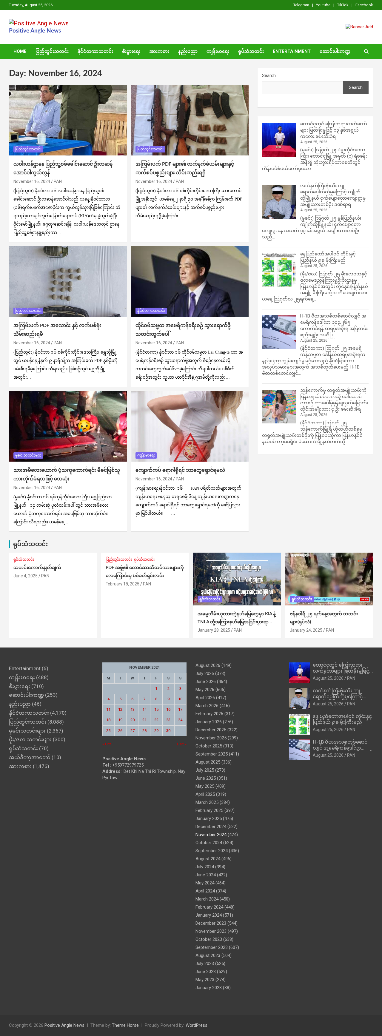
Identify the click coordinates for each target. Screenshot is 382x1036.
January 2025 (208, 818)
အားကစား (159, 51)
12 (120, 709)
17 (180, 709)
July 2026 (204, 673)
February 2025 (209, 810)
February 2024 (209, 907)
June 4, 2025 (25, 576)
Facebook (364, 5)
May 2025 (204, 786)
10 (180, 699)
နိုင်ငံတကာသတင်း (95, 51)
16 (168, 709)
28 (144, 730)
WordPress (196, 1025)
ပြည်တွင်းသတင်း (52, 51)
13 (132, 709)
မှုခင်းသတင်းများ (28, 455)
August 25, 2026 (328, 678)
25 (108, 730)
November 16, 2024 (31, 181)
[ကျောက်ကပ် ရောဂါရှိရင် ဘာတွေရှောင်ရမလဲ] (189, 426)
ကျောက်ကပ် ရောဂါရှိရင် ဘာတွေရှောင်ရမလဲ (180, 470)
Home (20, 51)
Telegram (301, 5)
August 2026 (207, 665)
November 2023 (211, 931)
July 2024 (204, 867)
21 (144, 720)
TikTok (343, 5)
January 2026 (208, 721)
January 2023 (208, 987)
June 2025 (205, 778)
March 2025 (206, 802)
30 (168, 730)
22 (156, 720)
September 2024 (211, 850)
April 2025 (205, 794)
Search (269, 75)
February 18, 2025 (122, 584)
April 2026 (205, 697)
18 (108, 720)
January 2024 (208, 915)
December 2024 (210, 826)
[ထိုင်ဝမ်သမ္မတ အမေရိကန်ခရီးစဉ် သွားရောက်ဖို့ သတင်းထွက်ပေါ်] (189, 281)
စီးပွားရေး (131, 51)
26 (120, 730)
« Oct (106, 744)
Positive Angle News (35, 31)
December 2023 (210, 923)
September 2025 (211, 754)
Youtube (323, 5)
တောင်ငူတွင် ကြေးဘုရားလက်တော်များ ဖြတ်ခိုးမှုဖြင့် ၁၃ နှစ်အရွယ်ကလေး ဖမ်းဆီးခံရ (333, 130)
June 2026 (205, 681)
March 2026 (206, 705)
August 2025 (207, 762)
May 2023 (204, 979)
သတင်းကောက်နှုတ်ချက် (37, 567)
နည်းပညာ (188, 51)
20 (132, 720)
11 (108, 709)
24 (180, 720)
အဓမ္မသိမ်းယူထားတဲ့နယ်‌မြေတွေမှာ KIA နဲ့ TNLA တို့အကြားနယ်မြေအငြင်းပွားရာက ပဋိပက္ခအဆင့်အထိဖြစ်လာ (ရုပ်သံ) (237, 622)
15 (156, 709)
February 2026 (209, 713)
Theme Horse (125, 1025)
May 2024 (204, 883)
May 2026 (204, 689)
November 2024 (211, 834)
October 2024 (208, 842)
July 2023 (204, 963)
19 (120, 720)
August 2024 (207, 858)
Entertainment (292, 51)
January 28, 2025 (214, 630)
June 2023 (205, 971)
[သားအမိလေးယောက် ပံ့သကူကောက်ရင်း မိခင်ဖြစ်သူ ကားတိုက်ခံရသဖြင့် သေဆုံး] (68, 426)
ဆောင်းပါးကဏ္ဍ (335, 51)
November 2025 (211, 738)
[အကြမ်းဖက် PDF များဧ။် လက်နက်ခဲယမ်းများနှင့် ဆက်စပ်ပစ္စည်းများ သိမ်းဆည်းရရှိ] (189, 120)
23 (168, 720)
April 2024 (205, 891)
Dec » (182, 744)
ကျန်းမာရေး (218, 51)
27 (132, 730)
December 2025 (210, 730)
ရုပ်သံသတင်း (251, 51)
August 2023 (207, 955)
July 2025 (204, 770)
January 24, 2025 (306, 630)
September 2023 (211, 947)
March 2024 (206, 899)
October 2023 (208, 939)
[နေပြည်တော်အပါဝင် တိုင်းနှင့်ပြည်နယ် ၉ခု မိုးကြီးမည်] (279, 270)
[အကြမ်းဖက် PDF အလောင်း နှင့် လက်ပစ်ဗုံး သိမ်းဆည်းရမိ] (68, 281)
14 (144, 709)
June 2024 (205, 875)
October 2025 (208, 746)
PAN (58, 181)
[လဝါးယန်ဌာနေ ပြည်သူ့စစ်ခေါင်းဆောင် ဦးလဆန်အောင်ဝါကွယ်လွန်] (68, 120)
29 (156, 730)
